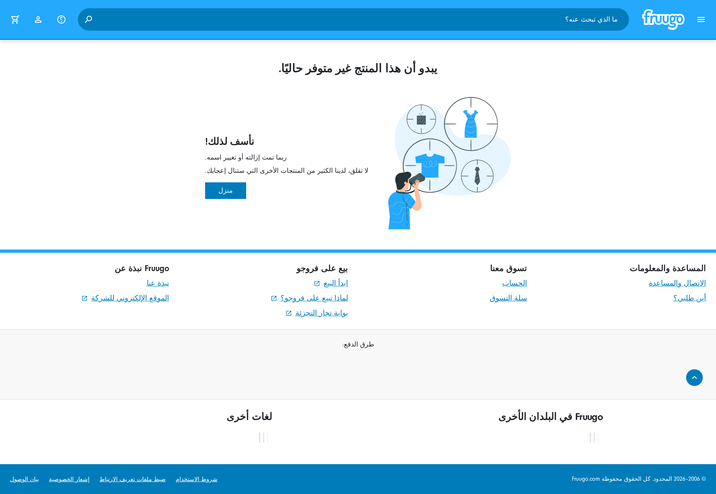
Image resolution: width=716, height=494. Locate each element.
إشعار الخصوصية (69, 479)
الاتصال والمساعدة (677, 283)
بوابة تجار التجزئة (321, 313)
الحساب (514, 283)
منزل (225, 190)
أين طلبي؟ (689, 298)
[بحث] (88, 19)
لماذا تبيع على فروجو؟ (314, 298)
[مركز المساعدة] (61, 19)
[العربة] (15, 19)
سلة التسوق (508, 298)
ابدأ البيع (336, 283)
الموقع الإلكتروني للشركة (130, 298)
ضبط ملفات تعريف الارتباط (132, 479)
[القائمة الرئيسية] (701, 19)
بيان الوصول (24, 479)
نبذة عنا (158, 283)
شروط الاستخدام (197, 479)
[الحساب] (38, 19)
